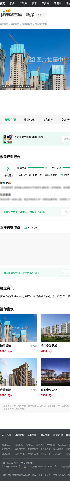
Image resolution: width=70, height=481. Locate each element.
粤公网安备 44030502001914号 (42, 466)
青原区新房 (33, 449)
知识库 (57, 3)
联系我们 (32, 434)
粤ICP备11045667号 (11, 466)
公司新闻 (19, 434)
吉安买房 (4, 24)
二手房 (23, 3)
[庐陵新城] (18, 359)
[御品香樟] (18, 315)
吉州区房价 (20, 453)
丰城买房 (51, 444)
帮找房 (45, 3)
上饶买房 (40, 444)
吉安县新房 (45, 449)
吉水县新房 (58, 449)
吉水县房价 (58, 453)
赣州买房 (30, 444)
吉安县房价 (45, 453)
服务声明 (58, 434)
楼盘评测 (47, 120)
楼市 (34, 3)
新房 (12, 3)
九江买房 (62, 444)
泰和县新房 (27, 24)
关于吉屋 (6, 434)
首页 (2, 3)
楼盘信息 (29, 120)
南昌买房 (19, 444)
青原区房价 (33, 453)
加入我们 (45, 434)
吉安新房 (15, 24)
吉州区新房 (20, 449)
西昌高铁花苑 (41, 24)
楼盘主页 (10, 120)
